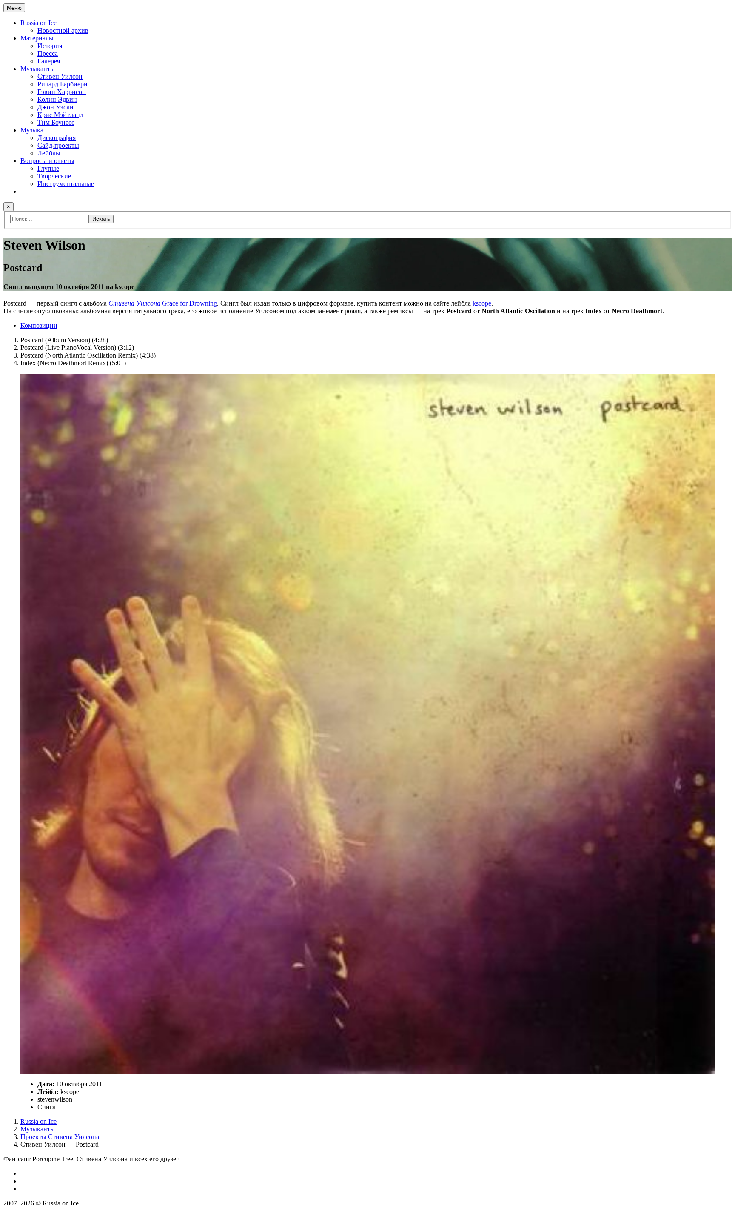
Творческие (54, 176)
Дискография (56, 137)
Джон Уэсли (55, 107)
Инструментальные (65, 183)
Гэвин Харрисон (61, 91)
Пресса (47, 53)
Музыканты (37, 68)
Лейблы (48, 153)
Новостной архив (62, 30)
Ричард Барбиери (62, 84)
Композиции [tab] (38, 325)
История (49, 45)
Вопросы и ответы (47, 160)
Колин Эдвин (57, 99)
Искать (101, 219)
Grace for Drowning (189, 303)
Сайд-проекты (58, 145)
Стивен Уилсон (60, 76)
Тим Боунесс (55, 122)
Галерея (48, 61)
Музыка (31, 130)
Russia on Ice (38, 22)
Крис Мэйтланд (60, 114)
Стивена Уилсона (134, 303)
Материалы (37, 38)
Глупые (48, 168)
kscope (482, 303)
